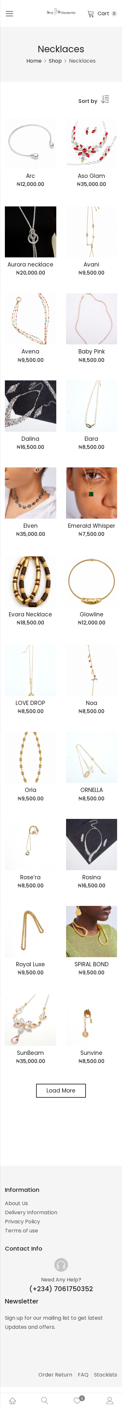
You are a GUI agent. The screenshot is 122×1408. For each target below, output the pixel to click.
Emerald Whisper (91, 526)
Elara (91, 439)
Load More (61, 1090)
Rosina (91, 877)
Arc (30, 176)
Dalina (30, 439)
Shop (55, 61)
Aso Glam (91, 176)
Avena (30, 351)
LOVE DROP (30, 703)
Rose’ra (30, 877)
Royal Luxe (30, 964)
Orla (30, 790)
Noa (91, 703)
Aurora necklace (30, 264)
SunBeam (30, 1053)
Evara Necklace (30, 614)
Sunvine (91, 1053)
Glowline (91, 614)
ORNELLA (91, 790)
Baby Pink (91, 351)
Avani (91, 264)
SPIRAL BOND (92, 964)
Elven (30, 526)
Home (34, 61)
